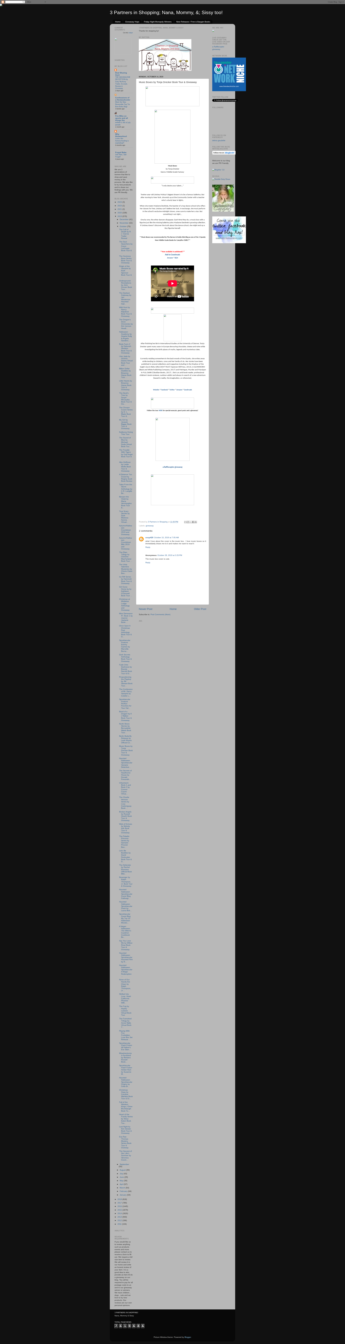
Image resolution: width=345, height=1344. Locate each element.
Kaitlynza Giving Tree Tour (126, 433)
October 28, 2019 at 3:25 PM (169, 555)
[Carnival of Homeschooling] (223, 211)
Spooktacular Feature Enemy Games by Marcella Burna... (124, 645)
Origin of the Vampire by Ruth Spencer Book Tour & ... (125, 271)
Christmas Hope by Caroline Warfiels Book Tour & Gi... (126, 1094)
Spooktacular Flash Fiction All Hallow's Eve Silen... (125, 1046)
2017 (120, 1203)
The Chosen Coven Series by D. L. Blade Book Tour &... (126, 412)
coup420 (149, 538)
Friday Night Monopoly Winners (158, 22)
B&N (176, 258)
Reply (147, 547)
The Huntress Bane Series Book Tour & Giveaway (125, 259)
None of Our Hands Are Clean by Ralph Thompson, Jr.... (125, 985)
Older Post (200, 609)
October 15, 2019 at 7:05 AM (166, 538)
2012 (120, 1220)
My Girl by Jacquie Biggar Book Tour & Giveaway (125, 424)
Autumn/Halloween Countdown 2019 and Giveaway (125, 530)
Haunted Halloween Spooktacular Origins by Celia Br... (125, 1082)
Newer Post (145, 609)
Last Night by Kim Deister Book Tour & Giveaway (125, 1130)
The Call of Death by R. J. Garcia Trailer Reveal (125, 234)
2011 (120, 1224)
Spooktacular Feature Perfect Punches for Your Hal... (125, 703)
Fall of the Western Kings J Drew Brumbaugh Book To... (125, 1106)
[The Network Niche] (229, 91)
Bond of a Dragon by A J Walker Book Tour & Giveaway (125, 716)
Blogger (187, 1337)
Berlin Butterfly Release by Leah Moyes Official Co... (125, 739)
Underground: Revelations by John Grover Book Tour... (125, 285)
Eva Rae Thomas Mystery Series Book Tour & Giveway (125, 1142)
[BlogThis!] (188, 522)
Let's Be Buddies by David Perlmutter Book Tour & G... (125, 856)
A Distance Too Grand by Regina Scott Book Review (125, 477)
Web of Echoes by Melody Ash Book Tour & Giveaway (125, 828)
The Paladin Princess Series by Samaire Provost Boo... (124, 841)
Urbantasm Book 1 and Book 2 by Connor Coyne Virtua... (125, 788)
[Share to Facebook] (193, 522)
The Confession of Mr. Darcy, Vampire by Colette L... (126, 692)
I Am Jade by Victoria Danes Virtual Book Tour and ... (126, 360)
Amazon (170, 258)
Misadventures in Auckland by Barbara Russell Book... (125, 1057)
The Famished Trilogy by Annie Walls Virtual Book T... (125, 1023)
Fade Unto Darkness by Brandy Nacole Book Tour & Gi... (125, 669)
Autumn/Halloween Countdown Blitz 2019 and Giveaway (125, 543)
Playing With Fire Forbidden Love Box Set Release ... (125, 1035)
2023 (120, 206)
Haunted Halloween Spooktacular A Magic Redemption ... (125, 970)
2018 (120, 1199)
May (122, 1181)
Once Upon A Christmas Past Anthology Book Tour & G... (125, 631)
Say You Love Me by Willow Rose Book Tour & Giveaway (125, 945)
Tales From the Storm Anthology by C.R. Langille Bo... (125, 489)
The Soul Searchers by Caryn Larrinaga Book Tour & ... (125, 247)
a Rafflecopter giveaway (172, 467)
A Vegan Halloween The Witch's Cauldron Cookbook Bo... (125, 931)
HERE (160, 410)
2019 (120, 216)
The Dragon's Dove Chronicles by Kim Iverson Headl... (126, 324)
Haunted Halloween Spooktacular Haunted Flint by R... (126, 957)
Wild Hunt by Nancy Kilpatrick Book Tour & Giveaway (125, 311)
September (124, 1164)
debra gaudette (218, 140)
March (123, 1188)
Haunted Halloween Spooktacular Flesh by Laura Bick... (125, 906)
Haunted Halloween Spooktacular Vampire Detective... (125, 762)
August (123, 1170)
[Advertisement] (159, 640)
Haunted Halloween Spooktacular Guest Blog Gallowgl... (125, 894)
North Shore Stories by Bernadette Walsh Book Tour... (125, 728)
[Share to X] (190, 522)
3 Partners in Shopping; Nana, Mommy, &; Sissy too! (166, 12)
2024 (120, 202)
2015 (120, 1210)
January (123, 1195)
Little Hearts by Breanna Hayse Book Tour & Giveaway (125, 385)
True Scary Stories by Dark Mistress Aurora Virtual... (124, 516)
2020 (120, 213)
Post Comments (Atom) (160, 614)
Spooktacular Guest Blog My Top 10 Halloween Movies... (125, 918)
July (122, 1174)
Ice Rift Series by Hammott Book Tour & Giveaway (125, 580)
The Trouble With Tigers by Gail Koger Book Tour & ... (126, 454)
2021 (120, 209)
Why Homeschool (121, 135)
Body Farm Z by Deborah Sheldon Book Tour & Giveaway (125, 348)
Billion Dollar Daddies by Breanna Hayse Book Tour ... (125, 373)
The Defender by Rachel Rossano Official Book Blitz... (125, 869)
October (123, 226)
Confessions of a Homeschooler (122, 99)
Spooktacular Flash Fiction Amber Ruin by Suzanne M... (125, 1069)
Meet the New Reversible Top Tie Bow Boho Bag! (122, 104)
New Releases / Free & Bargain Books (193, 22)
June (122, 1177)
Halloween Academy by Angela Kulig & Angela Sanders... (125, 336)
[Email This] (185, 522)
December (124, 219)
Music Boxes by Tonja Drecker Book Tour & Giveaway (126, 750)
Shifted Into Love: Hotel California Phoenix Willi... (125, 998)
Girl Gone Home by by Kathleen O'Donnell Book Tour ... (125, 591)
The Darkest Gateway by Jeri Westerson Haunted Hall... (125, 298)
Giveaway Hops (132, 22)
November (124, 223)
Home (117, 22)
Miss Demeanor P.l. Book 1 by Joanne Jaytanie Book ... (126, 618)
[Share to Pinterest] (195, 522)
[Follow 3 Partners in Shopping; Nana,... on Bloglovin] (224, 154)
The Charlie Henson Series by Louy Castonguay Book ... (125, 802)
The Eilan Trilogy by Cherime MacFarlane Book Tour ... (125, 556)
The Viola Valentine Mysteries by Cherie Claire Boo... (125, 569)
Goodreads (188, 390)
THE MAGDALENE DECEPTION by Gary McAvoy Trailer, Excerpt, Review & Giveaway (122, 82)
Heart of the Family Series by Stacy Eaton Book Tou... (126, 1118)
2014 (120, 1213)
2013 (120, 1217)
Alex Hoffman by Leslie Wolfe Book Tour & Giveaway (125, 466)
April (122, 1184)
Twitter (172, 390)
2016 (120, 1206)
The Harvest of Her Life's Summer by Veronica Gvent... (125, 1155)
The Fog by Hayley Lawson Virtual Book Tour (125, 1010)
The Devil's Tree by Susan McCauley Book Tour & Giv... (125, 398)
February (124, 1191)
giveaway (150, 526)
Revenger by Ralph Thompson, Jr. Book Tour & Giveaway (125, 881)
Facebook (164, 390)
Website (156, 390)
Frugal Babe (120, 152)
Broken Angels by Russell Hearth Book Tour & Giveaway (125, 816)
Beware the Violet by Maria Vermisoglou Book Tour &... (125, 502)
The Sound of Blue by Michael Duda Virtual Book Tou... (125, 442)
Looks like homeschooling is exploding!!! (122, 140)
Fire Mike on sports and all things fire (121, 118)
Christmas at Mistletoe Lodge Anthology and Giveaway (124, 604)
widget (131, 32)
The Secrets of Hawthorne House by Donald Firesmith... (125, 775)
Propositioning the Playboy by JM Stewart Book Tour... (125, 681)
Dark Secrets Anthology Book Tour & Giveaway (125, 658)
